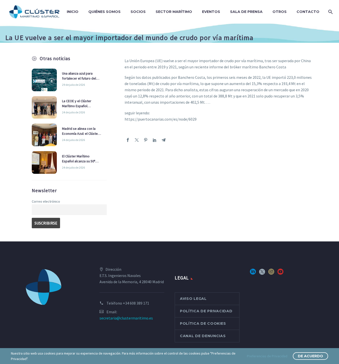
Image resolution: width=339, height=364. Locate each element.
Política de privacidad (206, 311)
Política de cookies (203, 323)
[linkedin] (253, 273)
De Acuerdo (310, 356)
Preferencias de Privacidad (267, 356)
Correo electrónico (46, 201)
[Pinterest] (146, 140)
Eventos (211, 11)
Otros (279, 11)
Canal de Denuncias (203, 336)
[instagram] (271, 273)
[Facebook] (128, 140)
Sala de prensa (246, 11)
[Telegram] (164, 140)
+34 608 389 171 (136, 303)
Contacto (308, 11)
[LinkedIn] (155, 140)
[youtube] (280, 273)
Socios (138, 11)
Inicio (72, 11)
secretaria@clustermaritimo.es (126, 318)
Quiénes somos (104, 11)
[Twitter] (137, 140)
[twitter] (262, 273)
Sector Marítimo (174, 11)
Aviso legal (193, 298)
